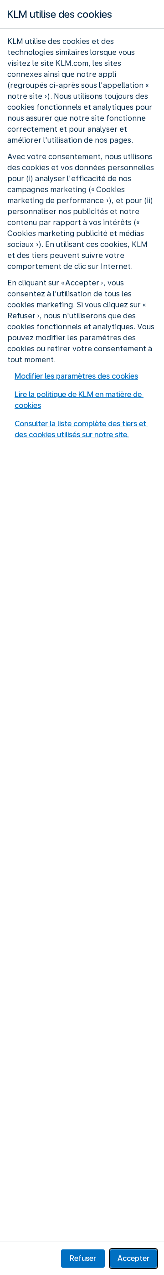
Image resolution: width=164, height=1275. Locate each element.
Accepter (133, 1258)
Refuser (83, 1258)
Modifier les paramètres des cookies (76, 376)
